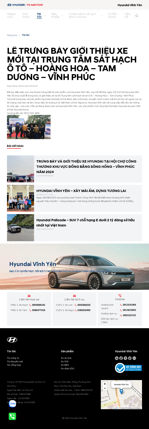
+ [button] (105, 384)
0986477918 (38, 310)
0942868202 (84, 305)
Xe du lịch (66, 358)
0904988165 (38, 305)
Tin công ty (13, 358)
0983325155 (129, 315)
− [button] (105, 388)
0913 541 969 (31, 113)
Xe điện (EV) (67, 368)
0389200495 (84, 310)
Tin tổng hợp (14, 365)
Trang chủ (12, 35)
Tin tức (26, 35)
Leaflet (115, 408)
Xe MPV (65, 365)
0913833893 (129, 310)
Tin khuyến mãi (15, 361)
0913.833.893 (82, 394)
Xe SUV (65, 361)
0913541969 (129, 304)
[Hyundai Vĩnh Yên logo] (25, 4)
